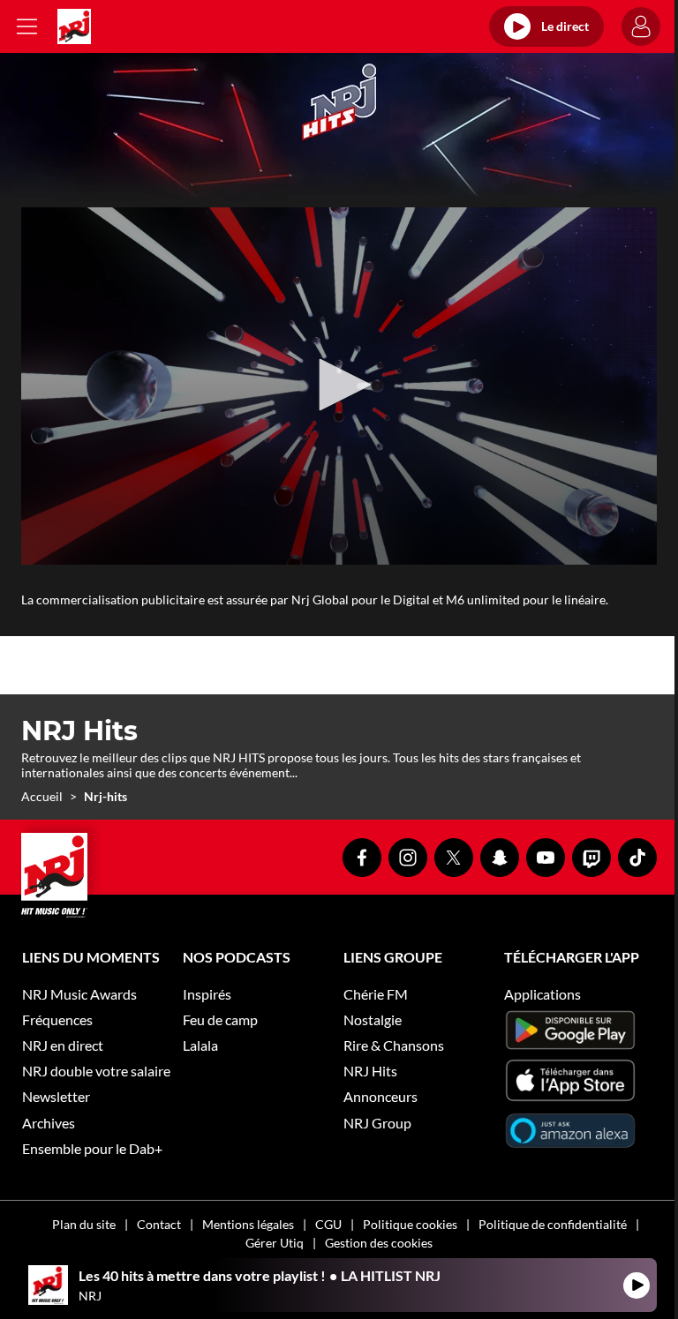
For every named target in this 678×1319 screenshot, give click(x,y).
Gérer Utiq (274, 1242)
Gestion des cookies (379, 1242)
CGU (328, 1224)
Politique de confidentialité (552, 1224)
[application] (339, 386)
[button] (339, 384)
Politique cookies (410, 1224)
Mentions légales (248, 1224)
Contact (159, 1224)
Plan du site (84, 1224)
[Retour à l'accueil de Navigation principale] (74, 26)
